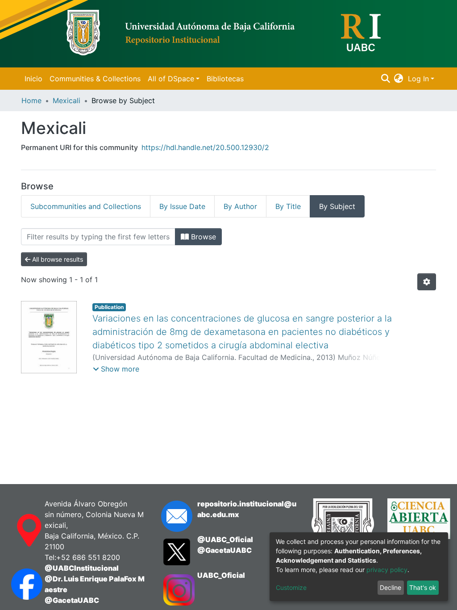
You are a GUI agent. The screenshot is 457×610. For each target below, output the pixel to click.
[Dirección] (19, 530)
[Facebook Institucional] (19, 584)
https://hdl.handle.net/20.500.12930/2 (205, 147)
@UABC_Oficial (225, 539)
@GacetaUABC (72, 600)
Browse (202, 236)
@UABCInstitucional (82, 568)
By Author (240, 206)
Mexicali (66, 100)
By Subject (337, 206)
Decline (390, 587)
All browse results (56, 259)
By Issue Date (182, 206)
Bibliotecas (225, 78)
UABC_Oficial (221, 575)
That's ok (422, 587)
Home (31, 100)
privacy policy (386, 569)
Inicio (33, 78)
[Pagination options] (426, 281)
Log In (418, 78)
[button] (398, 78)
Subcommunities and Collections (85, 206)
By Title (288, 206)
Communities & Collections (95, 78)
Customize (291, 587)
